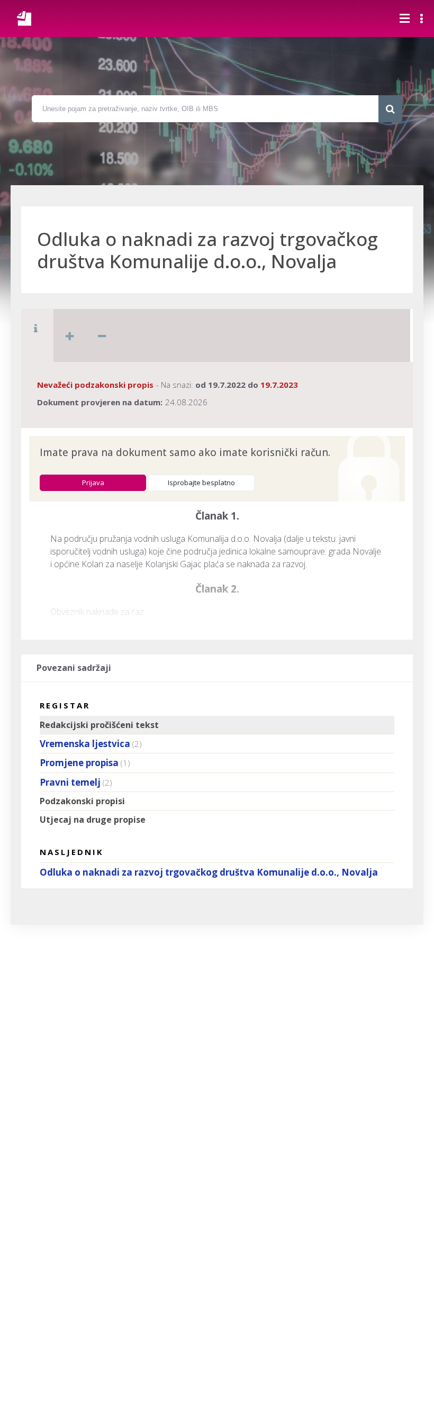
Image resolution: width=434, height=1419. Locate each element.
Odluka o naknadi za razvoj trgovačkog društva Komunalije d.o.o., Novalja (209, 872)
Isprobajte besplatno (201, 482)
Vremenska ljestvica (85, 744)
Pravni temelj (70, 782)
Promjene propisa (79, 763)
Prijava (93, 482)
